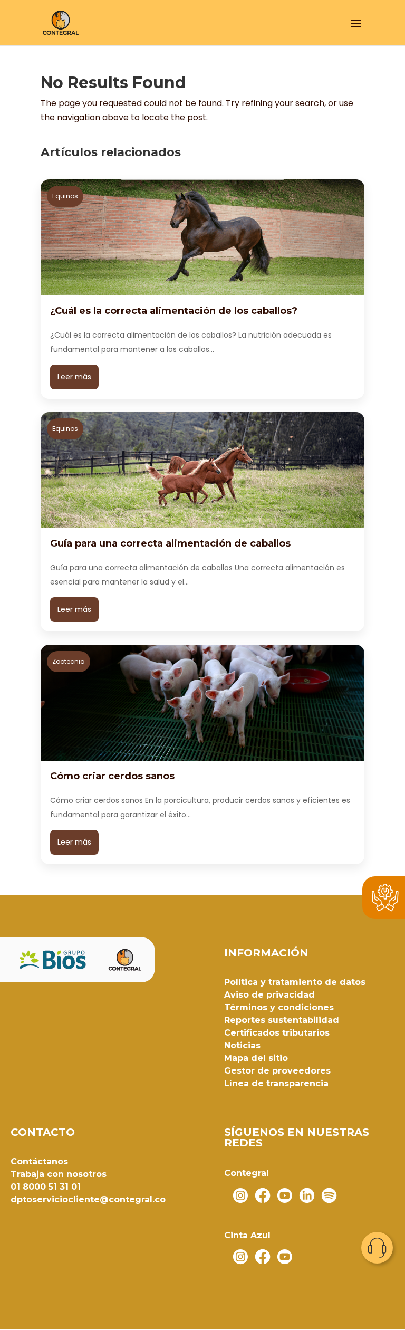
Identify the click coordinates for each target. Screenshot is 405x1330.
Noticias (242, 1045)
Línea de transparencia (276, 1083)
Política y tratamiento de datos (294, 982)
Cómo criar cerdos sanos (112, 776)
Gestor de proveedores (277, 1071)
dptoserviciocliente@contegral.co (88, 1199)
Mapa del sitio (256, 1058)
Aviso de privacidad (269, 995)
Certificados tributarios (277, 1033)
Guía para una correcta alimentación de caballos (170, 543)
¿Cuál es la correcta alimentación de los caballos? (173, 311)
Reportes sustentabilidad (281, 1020)
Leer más (74, 376)
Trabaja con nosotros (59, 1174)
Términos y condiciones (279, 1007)
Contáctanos (39, 1161)
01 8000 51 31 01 (46, 1187)
